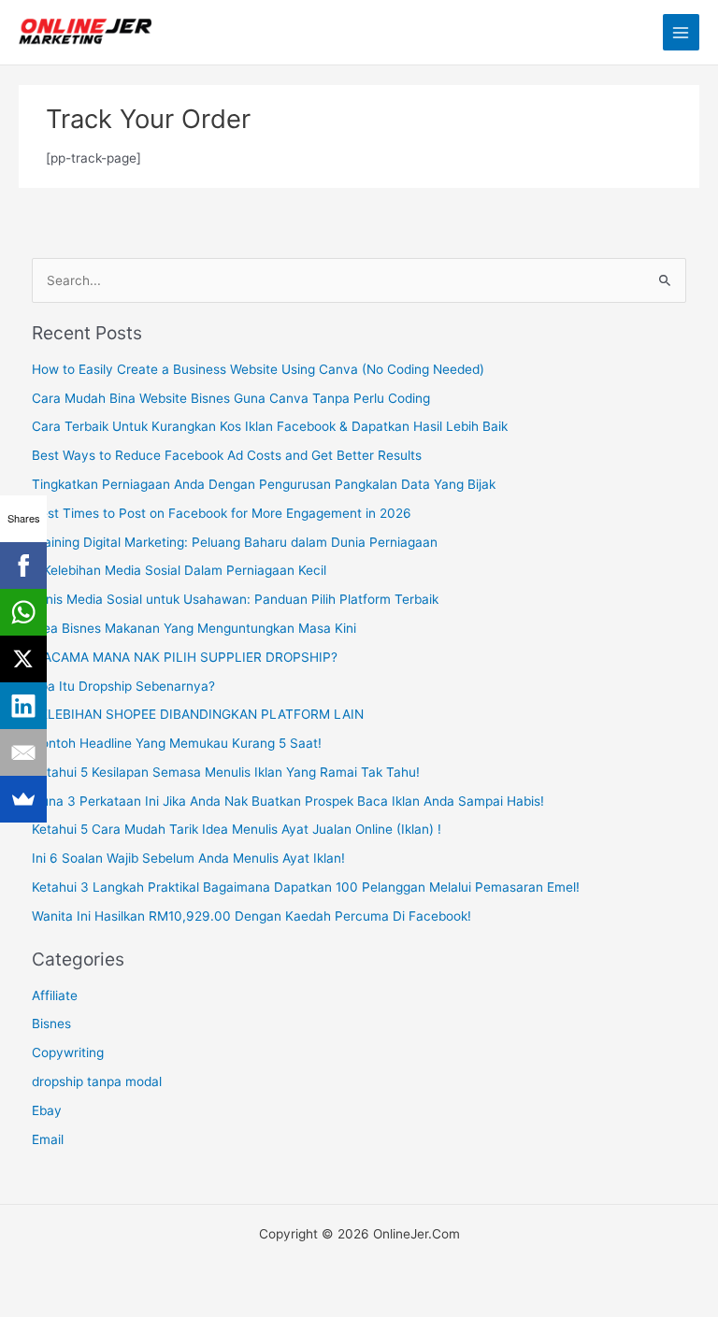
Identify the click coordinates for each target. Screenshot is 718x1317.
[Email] (23, 752)
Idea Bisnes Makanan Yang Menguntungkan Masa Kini (194, 628)
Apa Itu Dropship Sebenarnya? (123, 686)
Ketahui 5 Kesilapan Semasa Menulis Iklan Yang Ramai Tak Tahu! (226, 772)
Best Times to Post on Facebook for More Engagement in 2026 (221, 513)
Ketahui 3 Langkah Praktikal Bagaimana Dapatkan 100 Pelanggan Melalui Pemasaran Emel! (306, 887)
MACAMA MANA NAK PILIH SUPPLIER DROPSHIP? (184, 657)
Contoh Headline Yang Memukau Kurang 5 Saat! (177, 743)
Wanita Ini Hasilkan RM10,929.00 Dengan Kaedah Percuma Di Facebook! (251, 916)
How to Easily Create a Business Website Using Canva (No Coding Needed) (258, 369)
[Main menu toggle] (681, 32)
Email (48, 1139)
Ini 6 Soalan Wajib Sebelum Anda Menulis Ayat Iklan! (188, 858)
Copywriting (68, 1052)
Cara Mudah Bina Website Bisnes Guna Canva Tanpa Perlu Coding (231, 398)
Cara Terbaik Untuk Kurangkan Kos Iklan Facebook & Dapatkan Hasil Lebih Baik (270, 426)
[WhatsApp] (23, 612)
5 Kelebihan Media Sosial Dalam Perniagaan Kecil (179, 570)
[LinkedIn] (23, 705)
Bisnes (51, 1023)
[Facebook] (23, 565)
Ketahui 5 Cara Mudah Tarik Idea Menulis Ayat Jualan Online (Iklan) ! (236, 829)
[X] (23, 659)
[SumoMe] (23, 799)
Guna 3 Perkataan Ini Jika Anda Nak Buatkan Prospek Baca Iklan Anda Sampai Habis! (288, 801)
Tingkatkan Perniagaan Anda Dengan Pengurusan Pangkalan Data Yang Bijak (263, 484)
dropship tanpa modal (97, 1081)
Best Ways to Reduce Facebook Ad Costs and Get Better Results (227, 455)
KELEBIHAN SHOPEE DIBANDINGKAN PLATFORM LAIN (198, 714)
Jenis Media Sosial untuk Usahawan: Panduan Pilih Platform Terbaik (235, 599)
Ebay (47, 1110)
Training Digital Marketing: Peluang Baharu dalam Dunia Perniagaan (235, 542)
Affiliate (55, 995)
